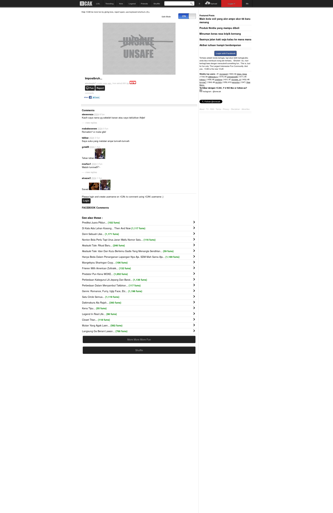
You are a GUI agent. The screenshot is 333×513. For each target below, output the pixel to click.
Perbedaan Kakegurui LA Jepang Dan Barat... (114, 279)
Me (247, 3)
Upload (214, 3)
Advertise (246, 109)
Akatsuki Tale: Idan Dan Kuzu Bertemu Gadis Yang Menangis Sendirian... (128, 251)
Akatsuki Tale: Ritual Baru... (103, 245)
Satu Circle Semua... (100, 297)
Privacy (226, 109)
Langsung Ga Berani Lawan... (104, 331)
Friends (144, 3)
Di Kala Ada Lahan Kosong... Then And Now (113, 228)
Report (100, 88)
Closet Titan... (96, 319)
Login (86, 200)
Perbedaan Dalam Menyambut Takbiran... (111, 285)
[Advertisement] (139, 390)
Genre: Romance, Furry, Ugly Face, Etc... (112, 291)
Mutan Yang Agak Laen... (102, 325)
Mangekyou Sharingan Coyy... (105, 262)
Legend (132, 3)
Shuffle (156, 3)
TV (207, 109)
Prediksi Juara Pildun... (101, 222)
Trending (109, 3)
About (201, 109)
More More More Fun (139, 339)
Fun (91, 88)
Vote (121, 3)
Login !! (231, 3)
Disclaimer (235, 109)
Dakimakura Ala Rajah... (101, 302)
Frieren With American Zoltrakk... (106, 268)
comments (89, 92)
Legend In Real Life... (99, 314)
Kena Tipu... (94, 308)
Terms (219, 109)
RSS (212, 109)
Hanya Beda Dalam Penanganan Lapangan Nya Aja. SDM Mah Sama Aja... (131, 256)
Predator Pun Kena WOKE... (105, 274)
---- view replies (89, 122)
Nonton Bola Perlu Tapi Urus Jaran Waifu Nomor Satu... (119, 239)
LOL (98, 3)
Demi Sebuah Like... (100, 234)
